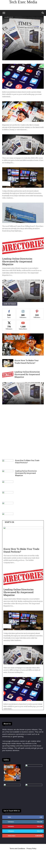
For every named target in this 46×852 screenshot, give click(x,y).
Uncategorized (9, 17)
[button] (3, 13)
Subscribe (23, 322)
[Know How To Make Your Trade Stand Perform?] (7, 363)
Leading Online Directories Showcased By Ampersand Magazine (17, 261)
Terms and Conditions (17, 848)
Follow (23, 310)
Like (9, 310)
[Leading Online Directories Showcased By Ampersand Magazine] (23, 246)
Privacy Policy (31, 848)
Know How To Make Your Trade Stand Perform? (27, 361)
